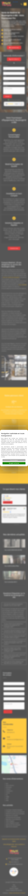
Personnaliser (14, 460)
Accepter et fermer (14, 463)
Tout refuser (15, 1)
